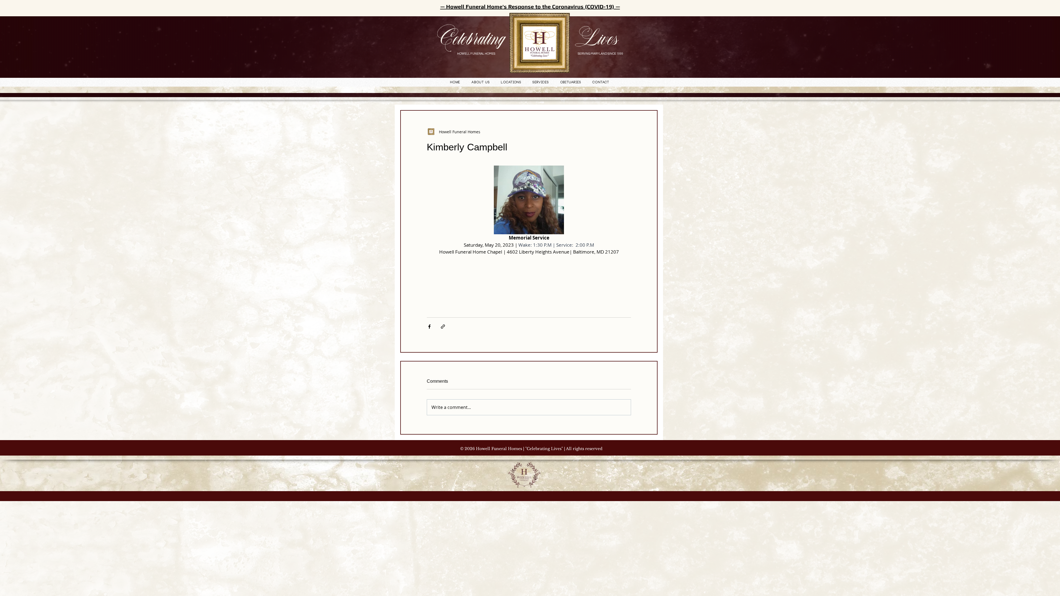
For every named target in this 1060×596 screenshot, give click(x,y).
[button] (511, 82)
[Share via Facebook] (429, 326)
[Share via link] (443, 326)
